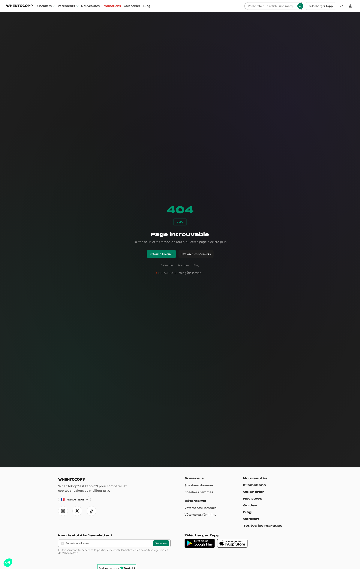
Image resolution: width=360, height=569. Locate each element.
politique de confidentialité (114, 550)
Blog (146, 6)
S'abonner (161, 543)
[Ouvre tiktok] (91, 511)
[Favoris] (341, 6)
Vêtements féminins (200, 514)
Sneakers (44, 6)
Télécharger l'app (321, 6)
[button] (7, 562)
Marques (183, 265)
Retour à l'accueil (161, 254)
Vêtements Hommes (200, 508)
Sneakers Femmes (198, 492)
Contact (251, 519)
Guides (250, 505)
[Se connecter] (350, 6)
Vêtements (66, 6)
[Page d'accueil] (19, 6)
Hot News (252, 498)
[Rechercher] (300, 6)
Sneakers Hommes (199, 485)
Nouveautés (90, 6)
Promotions (112, 6)
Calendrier (132, 6)
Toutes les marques (262, 525)
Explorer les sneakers (196, 254)
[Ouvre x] (77, 511)
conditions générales (154, 550)
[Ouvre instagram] (63, 511)
